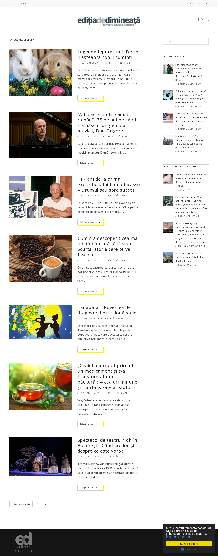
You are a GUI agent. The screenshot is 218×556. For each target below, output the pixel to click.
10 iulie (107, 260)
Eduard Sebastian (188, 216)
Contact (24, 3)
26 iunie (108, 393)
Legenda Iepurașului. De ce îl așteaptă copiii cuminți (107, 54)
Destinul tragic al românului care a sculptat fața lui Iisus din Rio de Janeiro (190, 257)
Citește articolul (90, 98)
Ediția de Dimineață (189, 84)
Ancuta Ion (185, 190)
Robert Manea (88, 318)
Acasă (12, 3)
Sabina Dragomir (90, 63)
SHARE (127, 63)
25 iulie (107, 195)
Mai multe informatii (179, 536)
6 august (108, 136)
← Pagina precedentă (21, 504)
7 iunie (107, 457)
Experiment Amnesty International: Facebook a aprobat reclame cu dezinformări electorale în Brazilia (189, 72)
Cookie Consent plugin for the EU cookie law (189, 549)
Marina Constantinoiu (191, 246)
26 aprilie (110, 63)
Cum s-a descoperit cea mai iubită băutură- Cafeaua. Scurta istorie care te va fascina (108, 246)
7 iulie (104, 318)
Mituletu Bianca (89, 136)
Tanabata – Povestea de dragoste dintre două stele (107, 310)
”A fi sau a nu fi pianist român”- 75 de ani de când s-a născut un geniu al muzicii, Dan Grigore (106, 122)
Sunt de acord (189, 543)
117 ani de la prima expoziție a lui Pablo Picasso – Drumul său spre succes (108, 184)
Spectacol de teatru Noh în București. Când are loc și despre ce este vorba (107, 445)
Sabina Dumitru (187, 265)
